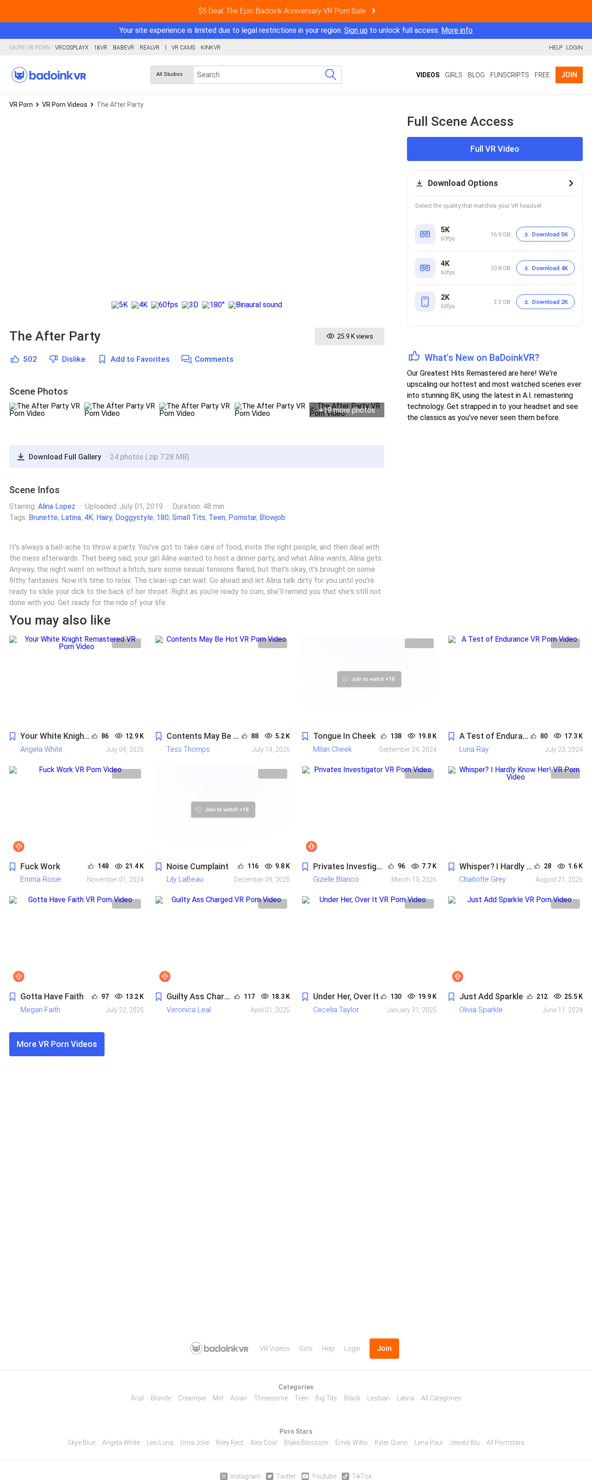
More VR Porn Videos (57, 1044)
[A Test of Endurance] (515, 680)
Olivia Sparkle (481, 1009)
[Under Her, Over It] (369, 941)
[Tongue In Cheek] (369, 680)
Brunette (43, 517)
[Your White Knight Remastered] (76, 680)
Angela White (41, 749)
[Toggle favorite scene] (12, 737)
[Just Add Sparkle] (515, 941)
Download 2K (550, 301)
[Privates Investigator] (369, 811)
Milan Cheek (332, 749)
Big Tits (326, 1398)
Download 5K (550, 234)
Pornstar (242, 517)
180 (162, 517)
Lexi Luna (160, 1442)
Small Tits (188, 517)
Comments (214, 359)
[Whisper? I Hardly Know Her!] (515, 811)
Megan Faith (40, 1009)
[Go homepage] (48, 75)
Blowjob (272, 517)
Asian (238, 1398)
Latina (71, 517)
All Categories (441, 1398)
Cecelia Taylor (336, 1009)
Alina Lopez (56, 506)
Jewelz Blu (465, 1442)
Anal (137, 1398)
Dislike (74, 359)
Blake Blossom (306, 1442)
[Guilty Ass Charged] (222, 941)
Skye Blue (81, 1442)
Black (352, 1398)
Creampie (192, 1398)
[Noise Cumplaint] (222, 811)
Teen (217, 517)
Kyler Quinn (391, 1442)
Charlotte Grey (482, 879)
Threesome (271, 1398)
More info (457, 30)
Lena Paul (428, 1442)
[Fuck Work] (76, 811)
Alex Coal (263, 1442)
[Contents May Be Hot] (222, 680)
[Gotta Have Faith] (76, 941)
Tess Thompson (192, 749)
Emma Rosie (40, 879)
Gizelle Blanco (336, 879)
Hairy (104, 517)
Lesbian (378, 1398)
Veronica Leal (188, 1009)
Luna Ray (474, 749)
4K (88, 517)
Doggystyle (134, 517)
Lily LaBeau (184, 879)
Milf (218, 1398)
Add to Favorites (140, 359)
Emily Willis (351, 1442)
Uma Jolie (194, 1442)
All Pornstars (505, 1442)
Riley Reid (229, 1442)
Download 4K (550, 268)
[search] (331, 75)
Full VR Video (494, 149)
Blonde (161, 1398)
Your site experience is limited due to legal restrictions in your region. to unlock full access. (279, 30)
